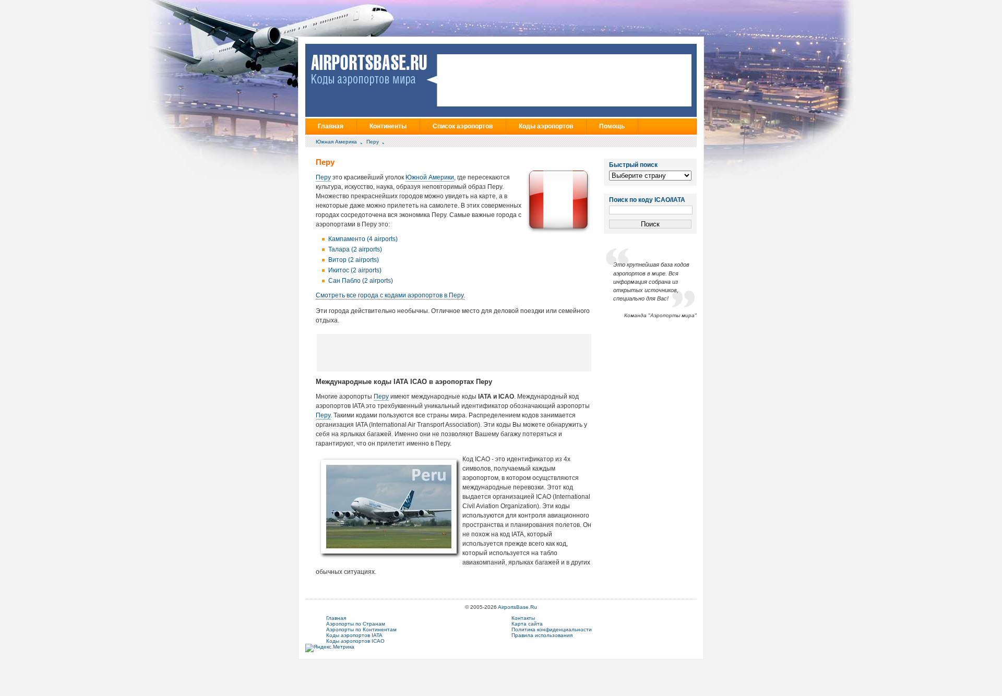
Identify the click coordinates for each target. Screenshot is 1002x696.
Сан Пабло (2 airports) (360, 280)
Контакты (523, 618)
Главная (330, 126)
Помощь (612, 126)
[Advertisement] (454, 352)
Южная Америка (336, 142)
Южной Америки (429, 177)
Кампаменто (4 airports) (363, 239)
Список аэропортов (463, 126)
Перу (372, 142)
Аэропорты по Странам (355, 624)
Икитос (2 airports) (354, 270)
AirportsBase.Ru (517, 607)
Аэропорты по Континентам (361, 629)
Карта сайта (527, 624)
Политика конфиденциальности (551, 629)
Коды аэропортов (546, 126)
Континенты (388, 126)
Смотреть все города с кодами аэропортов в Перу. (390, 295)
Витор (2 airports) (353, 259)
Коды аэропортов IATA (354, 635)
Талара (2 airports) (355, 249)
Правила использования (541, 635)
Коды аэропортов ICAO (355, 641)
